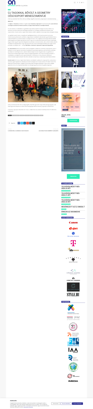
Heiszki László (36, 115)
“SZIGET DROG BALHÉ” (73, 56)
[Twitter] (82, 2)
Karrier (9, 9)
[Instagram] (80, 2)
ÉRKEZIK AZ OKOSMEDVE (70, 212)
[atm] (70, 111)
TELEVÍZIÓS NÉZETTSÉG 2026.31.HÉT (70, 194)
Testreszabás (56, 403)
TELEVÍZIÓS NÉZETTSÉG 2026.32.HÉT (70, 201)
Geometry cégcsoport (29, 115)
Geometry (21, 115)
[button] (84, 2)
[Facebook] (77, 2)
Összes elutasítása (66, 403)
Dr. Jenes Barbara (15, 115)
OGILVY (41, 115)
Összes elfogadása (77, 403)
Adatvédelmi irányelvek (28, 407)
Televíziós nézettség (66, 190)
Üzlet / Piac (64, 214)
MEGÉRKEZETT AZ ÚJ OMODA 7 (73, 207)
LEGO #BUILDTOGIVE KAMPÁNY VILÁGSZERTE (48, 130)
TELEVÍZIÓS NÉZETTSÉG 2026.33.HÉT (70, 187)
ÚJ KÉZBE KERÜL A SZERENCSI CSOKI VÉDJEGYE (18, 130)
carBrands (64, 209)
